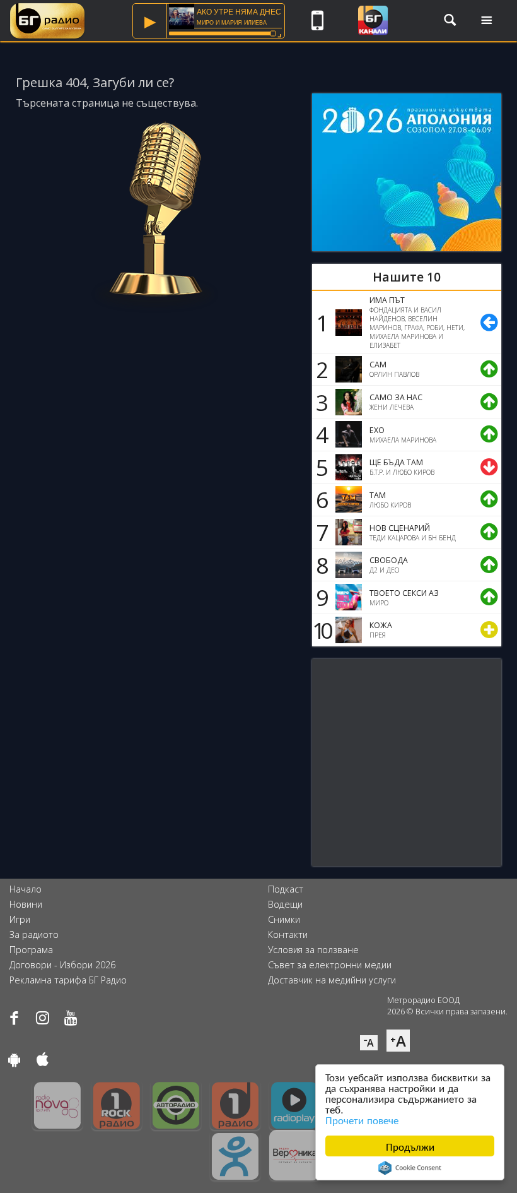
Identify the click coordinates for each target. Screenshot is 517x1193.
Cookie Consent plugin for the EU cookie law (409, 1168)
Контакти (288, 935)
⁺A (398, 1040)
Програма (31, 950)
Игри (19, 919)
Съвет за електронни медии (330, 965)
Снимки (284, 919)
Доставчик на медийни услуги (332, 980)
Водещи (285, 904)
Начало (25, 889)
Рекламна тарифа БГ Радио (68, 980)
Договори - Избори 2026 (62, 965)
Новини (25, 904)
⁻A (369, 1043)
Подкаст (285, 889)
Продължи (410, 1146)
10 (320, 630)
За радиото (34, 935)
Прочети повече (361, 1119)
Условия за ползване (313, 950)
